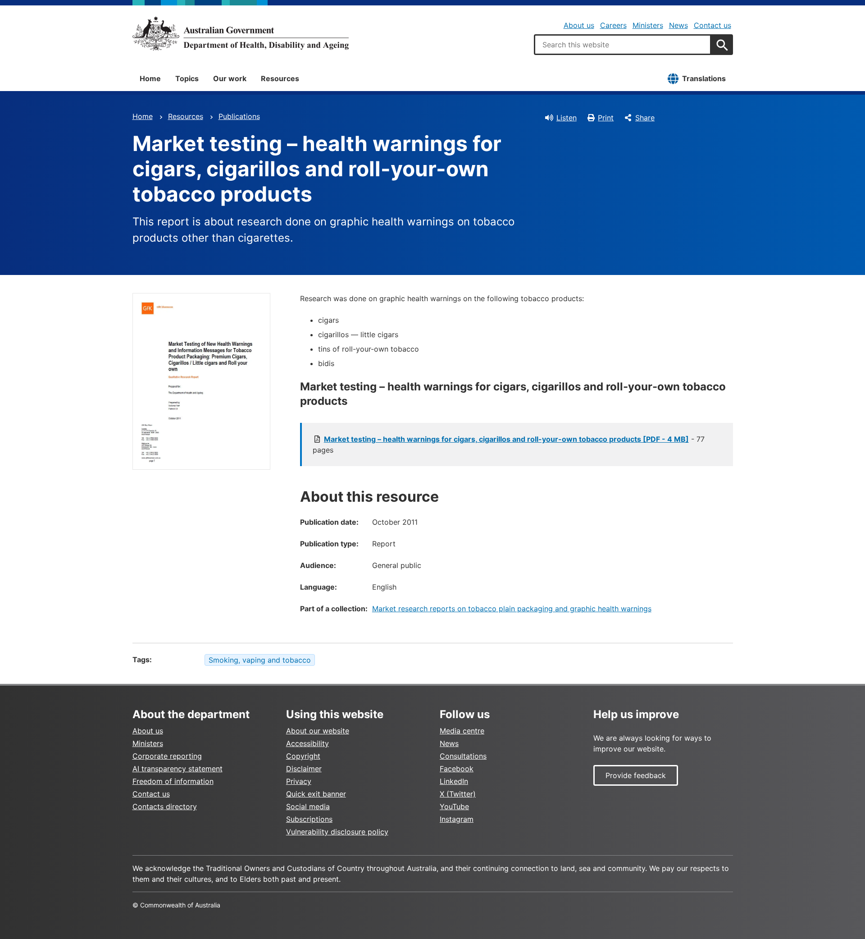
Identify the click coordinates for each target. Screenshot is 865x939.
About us (579, 25)
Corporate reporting (167, 755)
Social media (308, 806)
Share (645, 117)
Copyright (303, 755)
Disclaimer (304, 768)
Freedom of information (173, 781)
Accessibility (307, 743)
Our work (229, 78)
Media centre (462, 730)
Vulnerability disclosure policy (337, 831)
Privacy (298, 781)
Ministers (648, 25)
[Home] (240, 33)
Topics (187, 78)
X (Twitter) (458, 793)
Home (150, 78)
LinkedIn (454, 781)
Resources (280, 78)
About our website (317, 730)
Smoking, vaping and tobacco (260, 659)
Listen (566, 117)
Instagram (456, 819)
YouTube (454, 806)
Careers (613, 25)
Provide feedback (636, 775)
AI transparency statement (177, 768)
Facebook (456, 768)
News (678, 25)
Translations (704, 78)
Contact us (712, 25)
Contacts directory (164, 806)
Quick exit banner (316, 793)
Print (606, 117)
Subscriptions (309, 819)
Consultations (463, 755)
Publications (239, 116)
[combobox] (622, 44)
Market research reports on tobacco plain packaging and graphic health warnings (511, 608)
